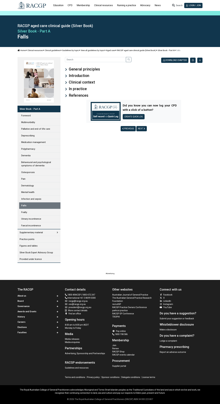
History (21, 317)
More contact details (77, 310)
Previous (129, 128)
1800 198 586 (121, 334)
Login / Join (194, 5)
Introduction (78, 75)
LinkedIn (167, 301)
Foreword (26, 115)
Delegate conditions (130, 377)
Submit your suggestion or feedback (177, 318)
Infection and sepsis (31, 199)
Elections (22, 327)
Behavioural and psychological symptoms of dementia (36, 164)
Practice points (27, 239)
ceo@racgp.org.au (77, 304)
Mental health (27, 192)
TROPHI (116, 317)
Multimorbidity (28, 122)
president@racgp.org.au (80, 307)
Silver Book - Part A (166, 50)
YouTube (167, 307)
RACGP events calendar (123, 355)
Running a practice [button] (126, 5)
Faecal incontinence (31, 225)
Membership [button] (83, 5)
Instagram (168, 304)
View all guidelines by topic (92, 50)
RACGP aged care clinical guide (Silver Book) (136, 50)
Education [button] (58, 5)
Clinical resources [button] (103, 5)
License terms (148, 377)
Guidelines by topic (70, 50)
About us (22, 296)
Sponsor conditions (110, 377)
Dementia (26, 155)
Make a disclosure (168, 329)
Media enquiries (72, 342)
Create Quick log (133, 116)
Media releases (72, 339)
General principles (84, 69)
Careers (21, 322)
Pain (23, 179)
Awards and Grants (27, 311)
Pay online (121, 331)
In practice (77, 89)
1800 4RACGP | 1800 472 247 (81, 295)
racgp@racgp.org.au (78, 301)
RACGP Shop (118, 351)
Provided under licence (31, 259)
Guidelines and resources (77, 368)
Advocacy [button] (145, 5)
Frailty (24, 212)
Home (23, 50)
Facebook (167, 295)
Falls (23, 205)
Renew (115, 348)
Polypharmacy (28, 149)
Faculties (22, 332)
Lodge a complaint (168, 341)
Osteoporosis (28, 172)
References (78, 95)
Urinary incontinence (31, 218)
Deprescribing (28, 135)
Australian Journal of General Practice (130, 295)
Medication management (33, 142)
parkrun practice (120, 310)
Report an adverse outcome (173, 352)
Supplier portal (119, 366)
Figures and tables (29, 245)
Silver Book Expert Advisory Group (36, 252)
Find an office (75, 313)
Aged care (110, 50)
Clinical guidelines (52, 50)
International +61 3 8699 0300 (81, 298)
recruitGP (116, 304)
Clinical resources (35, 50)
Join (114, 345)
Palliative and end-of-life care (35, 129)
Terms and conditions (75, 377)
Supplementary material (31, 232)
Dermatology (27, 185)
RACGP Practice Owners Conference (129, 307)
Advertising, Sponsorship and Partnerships (85, 353)
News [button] (158, 5)
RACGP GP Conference (123, 313)
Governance (23, 306)
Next (141, 128)
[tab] (58, 5)
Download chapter (176, 60)
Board (21, 301)
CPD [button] (70, 5)
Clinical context (81, 82)
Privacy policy (93, 377)
